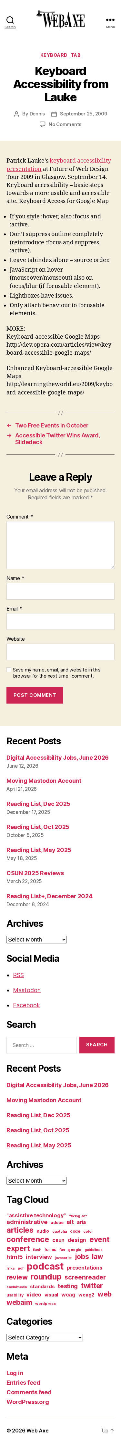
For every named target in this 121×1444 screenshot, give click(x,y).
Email (14, 609)
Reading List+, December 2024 (49, 896)
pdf (20, 1268)
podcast (45, 1266)
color (88, 1231)
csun (58, 1240)
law (97, 1257)
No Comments (65, 124)
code (75, 1231)
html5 (14, 1257)
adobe (57, 1222)
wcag (68, 1294)
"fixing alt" (78, 1216)
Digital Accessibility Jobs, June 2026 (57, 757)
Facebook (26, 1005)
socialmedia (16, 1287)
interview (39, 1257)
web (104, 1294)
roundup (46, 1276)
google (74, 1249)
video (33, 1294)
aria (81, 1222)
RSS (18, 975)
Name (15, 578)
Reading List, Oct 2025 (37, 826)
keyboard (54, 55)
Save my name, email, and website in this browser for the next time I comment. (57, 673)
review (16, 1277)
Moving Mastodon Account (43, 780)
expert (18, 1248)
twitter (92, 1285)
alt (70, 1222)
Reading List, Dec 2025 (38, 803)
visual (51, 1295)
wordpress (45, 1303)
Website (15, 639)
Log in (14, 1373)
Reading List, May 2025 (38, 850)
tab (76, 55)
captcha (59, 1231)
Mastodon (27, 990)
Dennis (37, 114)
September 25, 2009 (83, 114)
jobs (82, 1257)
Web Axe (37, 1430)
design (77, 1240)
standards (42, 1286)
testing (68, 1285)
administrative (26, 1222)
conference (27, 1239)
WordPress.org (27, 1401)
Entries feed (23, 1382)
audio (43, 1231)
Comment (19, 517)
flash (37, 1250)
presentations (84, 1267)
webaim (19, 1302)
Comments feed (29, 1392)
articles (20, 1230)
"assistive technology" (36, 1215)
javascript (63, 1258)
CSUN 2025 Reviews (35, 873)
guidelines (93, 1250)
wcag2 (86, 1295)
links (10, 1268)
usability (15, 1295)
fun (62, 1250)
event (99, 1239)
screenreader (85, 1277)
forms (50, 1249)
